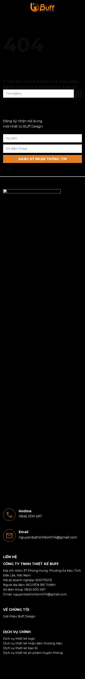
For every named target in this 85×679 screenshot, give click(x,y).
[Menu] (5, 7)
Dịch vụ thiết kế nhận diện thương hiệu (32, 643)
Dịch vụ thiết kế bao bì (20, 648)
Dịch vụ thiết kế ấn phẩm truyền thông (33, 653)
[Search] (80, 7)
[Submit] (78, 94)
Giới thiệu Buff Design (19, 616)
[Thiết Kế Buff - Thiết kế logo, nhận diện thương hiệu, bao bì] (42, 7)
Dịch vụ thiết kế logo (19, 638)
